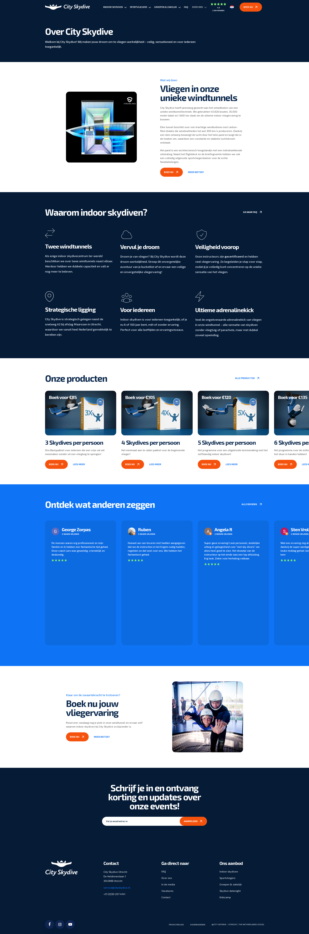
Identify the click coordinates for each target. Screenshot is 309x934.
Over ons (166, 877)
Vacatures (167, 890)
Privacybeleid (176, 924)
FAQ (163, 871)
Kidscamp (225, 897)
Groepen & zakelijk (231, 884)
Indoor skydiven (229, 871)
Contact (165, 897)
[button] (171, 172)
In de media (168, 884)
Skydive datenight (230, 890)
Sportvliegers (227, 877)
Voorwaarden (197, 924)
